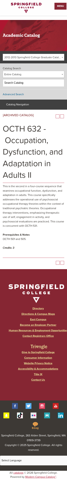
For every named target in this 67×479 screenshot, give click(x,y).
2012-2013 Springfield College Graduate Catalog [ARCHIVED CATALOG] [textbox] (34, 57)
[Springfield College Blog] (35, 425)
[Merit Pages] (47, 415)
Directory (38, 308)
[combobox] (33, 57)
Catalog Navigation (17, 104)
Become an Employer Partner (38, 325)
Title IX (38, 374)
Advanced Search (13, 94)
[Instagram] (42, 406)
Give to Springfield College (38, 352)
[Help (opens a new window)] (62, 116)
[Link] (26, 12)
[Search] (60, 83)
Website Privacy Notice (38, 363)
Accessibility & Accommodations (38, 369)
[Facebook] (15, 406)
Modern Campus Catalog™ (40, 477)
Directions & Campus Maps (38, 314)
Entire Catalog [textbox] (12, 74)
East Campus (38, 319)
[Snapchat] (6, 415)
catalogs (18, 473)
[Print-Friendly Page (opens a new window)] (57, 116)
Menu (60, 6)
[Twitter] (28, 406)
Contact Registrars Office (38, 336)
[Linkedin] (61, 415)
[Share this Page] (53, 116)
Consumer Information (38, 358)
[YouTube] (56, 406)
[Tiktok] (20, 415)
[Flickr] (33, 415)
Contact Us (38, 380)
